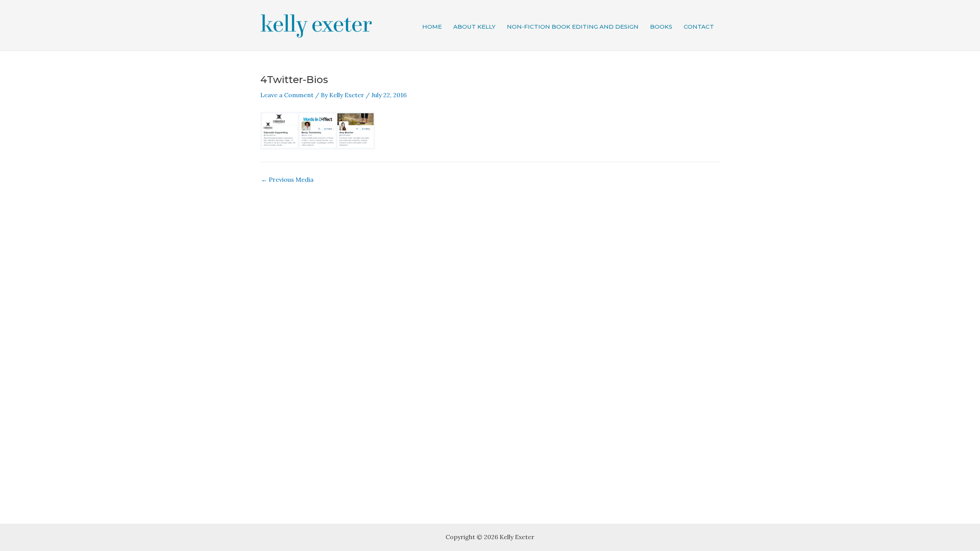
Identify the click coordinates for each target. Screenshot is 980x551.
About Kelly (474, 26)
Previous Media (287, 179)
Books (661, 26)
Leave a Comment (287, 95)
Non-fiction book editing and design (573, 26)
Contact (699, 26)
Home (432, 26)
